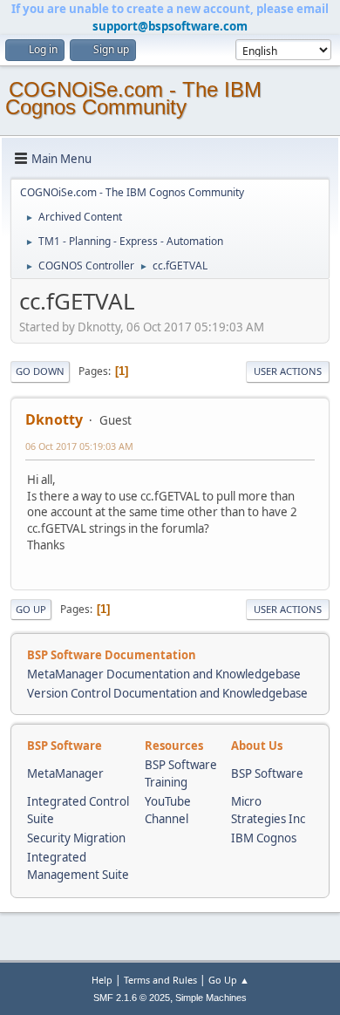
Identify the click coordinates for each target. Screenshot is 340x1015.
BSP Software (267, 773)
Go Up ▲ (228, 979)
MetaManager (65, 773)
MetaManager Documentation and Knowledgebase (164, 674)
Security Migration (76, 838)
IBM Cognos (263, 838)
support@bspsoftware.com (170, 26)
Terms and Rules (160, 979)
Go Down (40, 371)
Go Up (31, 609)
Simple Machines (211, 997)
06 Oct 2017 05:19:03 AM (79, 446)
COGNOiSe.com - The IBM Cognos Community (133, 98)
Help (102, 979)
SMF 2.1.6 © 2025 (131, 997)
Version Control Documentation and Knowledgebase (167, 693)
